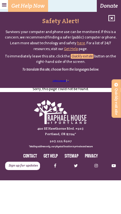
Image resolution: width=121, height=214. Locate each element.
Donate (109, 5)
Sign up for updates (23, 165)
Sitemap (71, 155)
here (81, 43)
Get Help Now (28, 5)
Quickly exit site (82, 56)
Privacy (91, 155)
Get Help (71, 49)
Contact (30, 155)
